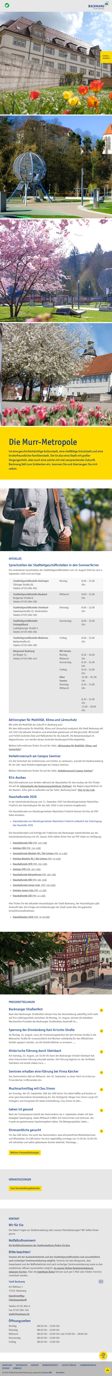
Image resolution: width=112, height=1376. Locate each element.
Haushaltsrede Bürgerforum (34, 874)
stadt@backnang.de (19, 1314)
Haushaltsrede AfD (30, 879)
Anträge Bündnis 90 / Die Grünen (37, 858)
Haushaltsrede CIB (29, 895)
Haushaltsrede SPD (30, 864)
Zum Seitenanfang (108, 1370)
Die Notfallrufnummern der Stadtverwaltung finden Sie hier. (39, 1245)
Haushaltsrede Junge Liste (34, 885)
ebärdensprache (88, 1365)
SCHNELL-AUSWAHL (106, 57)
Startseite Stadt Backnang (98, 8)
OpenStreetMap (16, 1295)
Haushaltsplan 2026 (31, 917)
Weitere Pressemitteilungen (24, 1152)
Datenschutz (21, 1365)
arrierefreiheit (50, 1365)
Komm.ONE (47, 1372)
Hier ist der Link (86, 790)
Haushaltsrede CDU (30, 842)
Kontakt (35, 1365)
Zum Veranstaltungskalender (25, 1188)
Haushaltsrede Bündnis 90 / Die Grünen (40, 853)
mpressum (7, 1365)
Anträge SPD (27, 869)
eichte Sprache (69, 1365)
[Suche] (3, 7)
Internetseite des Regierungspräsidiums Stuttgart (45, 786)
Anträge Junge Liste (30, 890)
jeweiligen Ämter (46, 1271)
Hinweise (17, 1368)
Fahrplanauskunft (18, 1299)
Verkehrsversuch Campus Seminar (75, 770)
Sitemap (5, 1368)
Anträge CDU (27, 848)
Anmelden (60, 1372)
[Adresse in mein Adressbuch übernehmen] (101, 1282)
